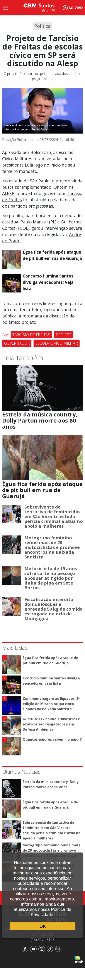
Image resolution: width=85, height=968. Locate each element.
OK (42, 926)
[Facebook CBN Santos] (26, 948)
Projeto (63, 334)
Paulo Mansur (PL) (38, 222)
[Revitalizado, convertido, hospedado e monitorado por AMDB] (79, 958)
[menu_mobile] (5, 8)
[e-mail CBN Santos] (59, 948)
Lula (29, 165)
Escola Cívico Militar (56, 343)
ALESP (8, 193)
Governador (17, 343)
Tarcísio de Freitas (31, 334)
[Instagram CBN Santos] (42, 948)
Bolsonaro (41, 152)
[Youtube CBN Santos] (34, 948)
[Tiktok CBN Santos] (51, 948)
